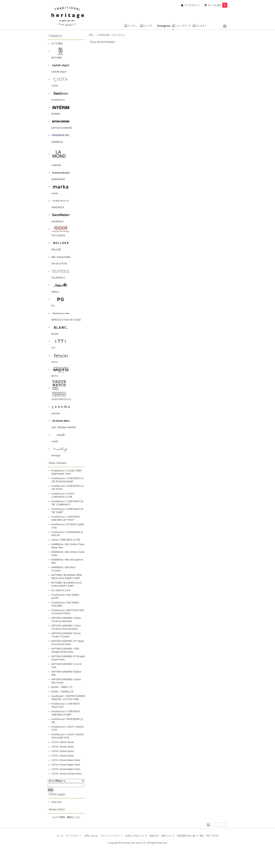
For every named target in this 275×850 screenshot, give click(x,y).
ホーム (60, 835)
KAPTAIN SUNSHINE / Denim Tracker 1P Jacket (66, 635)
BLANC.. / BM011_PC (62, 687)
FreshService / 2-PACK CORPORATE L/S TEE (62, 495)
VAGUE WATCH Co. (61, 399)
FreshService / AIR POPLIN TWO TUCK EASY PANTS (67, 612)
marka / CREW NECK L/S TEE (65, 539)
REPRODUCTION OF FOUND (66, 319)
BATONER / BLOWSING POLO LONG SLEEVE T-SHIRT (66, 584)
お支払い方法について (136, 835)
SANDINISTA (57, 207)
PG (52, 305)
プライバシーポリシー (111, 835)
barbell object (58, 71)
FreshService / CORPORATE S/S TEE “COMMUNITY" (67, 503)
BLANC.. (55, 333)
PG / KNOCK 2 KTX (60, 590)
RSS (208, 835)
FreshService (58, 99)
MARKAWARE (58, 179)
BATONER (56, 57)
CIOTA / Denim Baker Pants (65, 760)
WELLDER (56, 249)
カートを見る (216, 5)
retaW (54, 441)
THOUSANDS (58, 235)
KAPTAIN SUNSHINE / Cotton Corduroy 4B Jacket (66, 619)
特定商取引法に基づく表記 (190, 835)
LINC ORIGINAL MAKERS (63, 427)
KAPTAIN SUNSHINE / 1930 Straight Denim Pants (65, 650)
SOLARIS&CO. (58, 277)
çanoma (55, 413)
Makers (55, 291)
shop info (56, 802)
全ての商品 (57, 43)
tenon (54, 362)
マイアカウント (192, 5)
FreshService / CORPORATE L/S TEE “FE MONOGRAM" (67, 480)
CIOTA (54, 85)
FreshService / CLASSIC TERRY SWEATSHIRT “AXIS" (66, 472)
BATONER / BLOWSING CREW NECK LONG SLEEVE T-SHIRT (66, 576)
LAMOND (56, 165)
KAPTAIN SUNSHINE (61, 127)
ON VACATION (59, 263)
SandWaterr (57, 221)
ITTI (53, 347)
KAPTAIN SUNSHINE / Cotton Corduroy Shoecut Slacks (66, 627)
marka (54, 193)
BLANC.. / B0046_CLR (62, 691)
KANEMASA (57, 142)
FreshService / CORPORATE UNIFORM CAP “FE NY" (65, 518)
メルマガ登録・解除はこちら (66, 817)
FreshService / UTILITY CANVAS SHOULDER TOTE (67, 736)
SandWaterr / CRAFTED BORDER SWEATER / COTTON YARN (68, 697)
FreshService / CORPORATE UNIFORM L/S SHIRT (65, 713)
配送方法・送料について (162, 835)
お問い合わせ (91, 835)
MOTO (54, 376)
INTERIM (55, 113)
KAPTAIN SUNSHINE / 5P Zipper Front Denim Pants (67, 642)
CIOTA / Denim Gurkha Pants (66, 773)
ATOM (215, 835)
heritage (55, 455)
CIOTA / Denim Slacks (62, 742)
